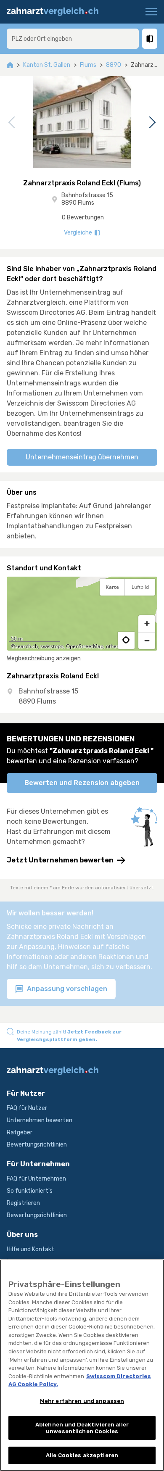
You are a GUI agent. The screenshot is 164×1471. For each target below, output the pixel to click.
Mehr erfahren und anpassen (82, 1401)
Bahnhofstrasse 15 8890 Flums (87, 199)
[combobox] (73, 39)
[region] (82, 614)
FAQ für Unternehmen (36, 1178)
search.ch (26, 646)
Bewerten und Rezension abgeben (82, 783)
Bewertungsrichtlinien (37, 1144)
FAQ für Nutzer (27, 1108)
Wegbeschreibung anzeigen (44, 658)
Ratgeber (19, 1132)
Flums (88, 65)
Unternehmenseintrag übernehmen (82, 457)
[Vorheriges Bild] (13, 122)
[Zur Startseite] (57, 12)
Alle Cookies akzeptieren (82, 1455)
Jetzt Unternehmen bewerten (60, 860)
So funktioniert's (30, 1190)
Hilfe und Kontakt (30, 1249)
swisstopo (51, 646)
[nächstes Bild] (151, 122)
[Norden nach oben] (146, 608)
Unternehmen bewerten (39, 1120)
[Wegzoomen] (146, 640)
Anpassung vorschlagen (66, 989)
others (113, 646)
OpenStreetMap (84, 646)
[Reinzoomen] (146, 623)
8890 (113, 65)
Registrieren (23, 1203)
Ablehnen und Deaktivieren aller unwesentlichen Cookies (82, 1427)
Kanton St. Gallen (46, 65)
